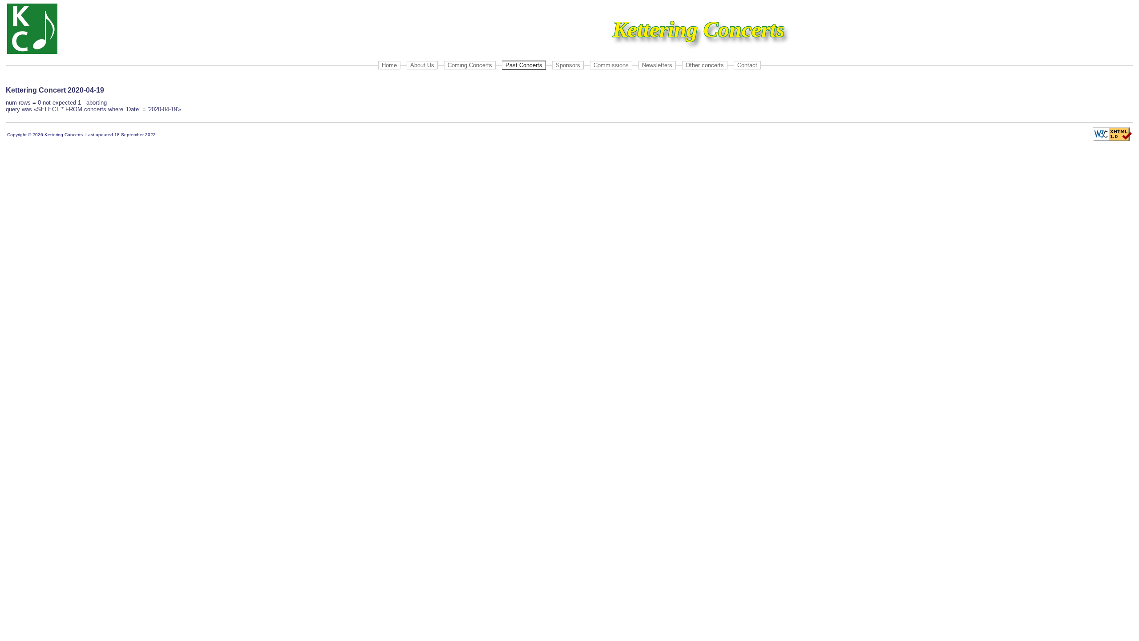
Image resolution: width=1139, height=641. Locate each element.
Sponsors (568, 65)
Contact (747, 65)
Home (389, 65)
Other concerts (705, 65)
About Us (422, 65)
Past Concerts (523, 65)
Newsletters (657, 65)
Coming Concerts (470, 65)
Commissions (611, 65)
